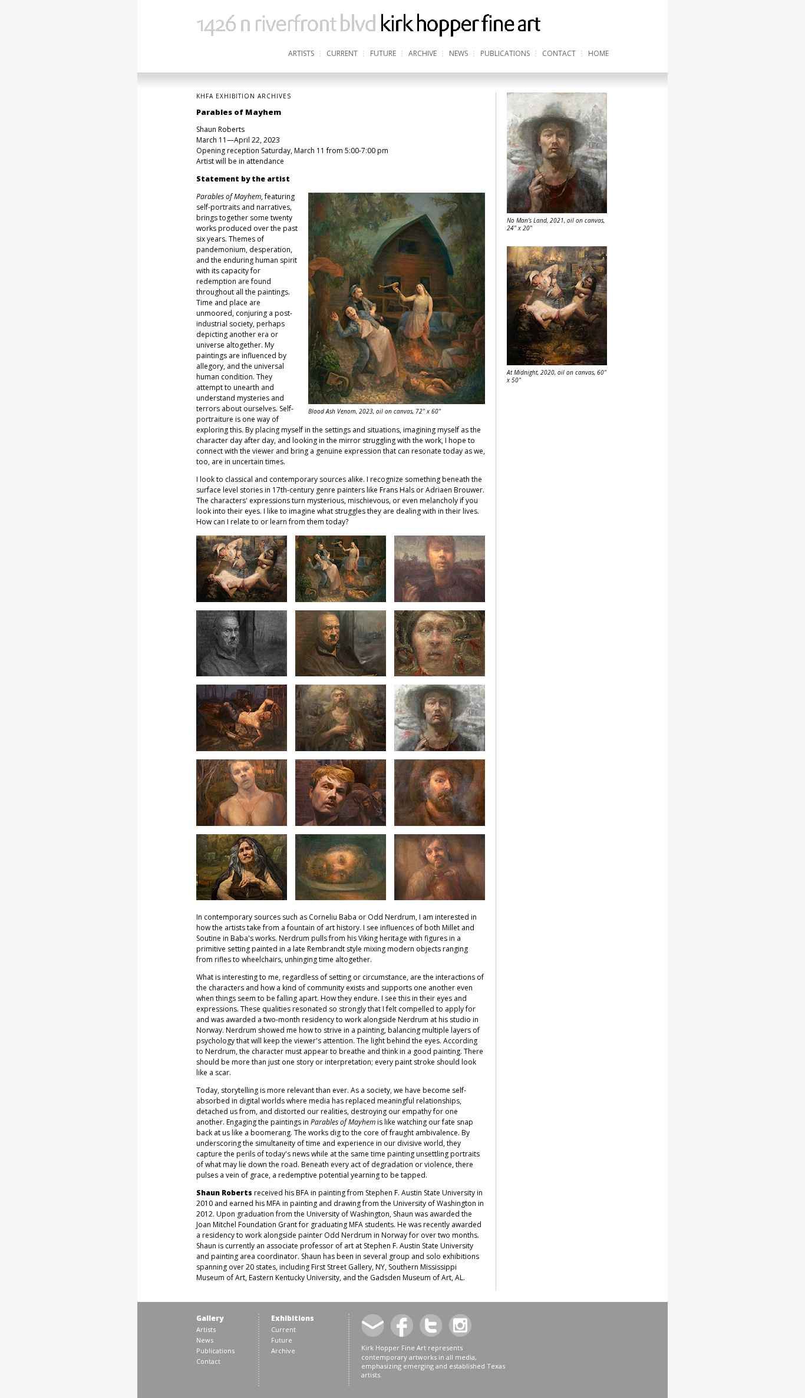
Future (383, 53)
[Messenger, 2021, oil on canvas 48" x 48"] (340, 748)
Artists (301, 53)
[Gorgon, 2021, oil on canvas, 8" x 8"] (439, 674)
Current (342, 53)
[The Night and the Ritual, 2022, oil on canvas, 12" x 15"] (340, 898)
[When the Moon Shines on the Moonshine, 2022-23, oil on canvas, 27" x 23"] (439, 898)
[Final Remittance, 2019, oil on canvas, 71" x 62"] (340, 674)
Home (598, 53)
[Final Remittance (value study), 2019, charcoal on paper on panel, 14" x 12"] (241, 674)
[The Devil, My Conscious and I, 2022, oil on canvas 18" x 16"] (439, 823)
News (458, 53)
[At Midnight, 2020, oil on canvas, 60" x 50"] (241, 599)
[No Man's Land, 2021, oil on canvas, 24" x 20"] (439, 748)
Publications (505, 53)
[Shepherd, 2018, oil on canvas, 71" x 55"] (340, 823)
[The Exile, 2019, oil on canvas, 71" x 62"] (241, 898)
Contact (559, 53)
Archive (422, 53)
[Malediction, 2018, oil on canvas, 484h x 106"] (241, 748)
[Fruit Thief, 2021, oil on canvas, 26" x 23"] (439, 599)
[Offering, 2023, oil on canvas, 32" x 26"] (241, 823)
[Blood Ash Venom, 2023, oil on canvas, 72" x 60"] (340, 599)
